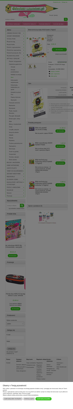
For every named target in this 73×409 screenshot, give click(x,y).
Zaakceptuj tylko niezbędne (12, 399)
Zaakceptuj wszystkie (43, 399)
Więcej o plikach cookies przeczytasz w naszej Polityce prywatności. (21, 395)
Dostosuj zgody (29, 399)
